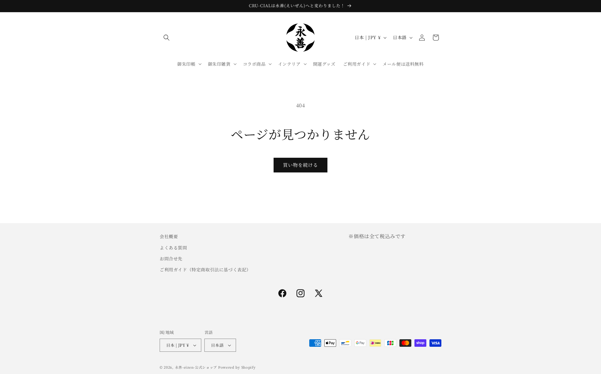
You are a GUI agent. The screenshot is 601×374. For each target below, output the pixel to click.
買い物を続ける (300, 164)
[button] (166, 37)
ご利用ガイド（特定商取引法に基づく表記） (205, 269)
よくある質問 (173, 247)
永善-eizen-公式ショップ (196, 367)
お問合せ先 (171, 258)
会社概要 (169, 236)
